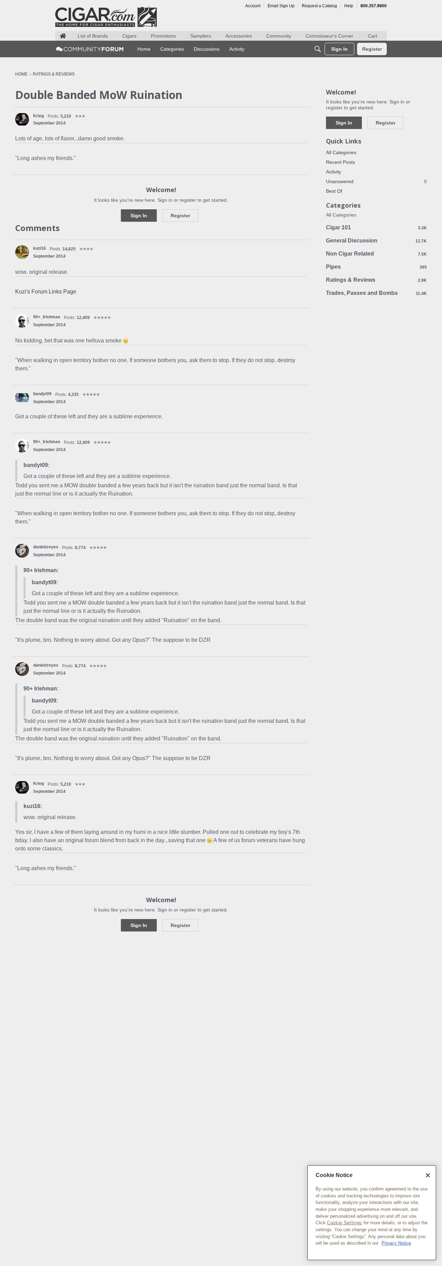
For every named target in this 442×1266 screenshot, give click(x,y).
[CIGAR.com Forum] (89, 49)
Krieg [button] (38, 115)
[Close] (427, 1175)
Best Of (334, 191)
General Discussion (376, 240)
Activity (333, 172)
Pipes (376, 267)
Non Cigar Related (376, 254)
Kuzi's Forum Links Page (45, 292)
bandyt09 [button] (42, 393)
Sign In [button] (139, 215)
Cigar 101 (376, 227)
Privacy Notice (396, 1243)
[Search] (317, 49)
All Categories (341, 152)
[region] (371, 1212)
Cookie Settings (344, 1222)
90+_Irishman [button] (46, 317)
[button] (22, 119)
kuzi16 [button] (39, 248)
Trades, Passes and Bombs (376, 293)
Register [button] (180, 215)
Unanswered (376, 181)
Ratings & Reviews (376, 280)
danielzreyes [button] (45, 547)
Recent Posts (340, 162)
